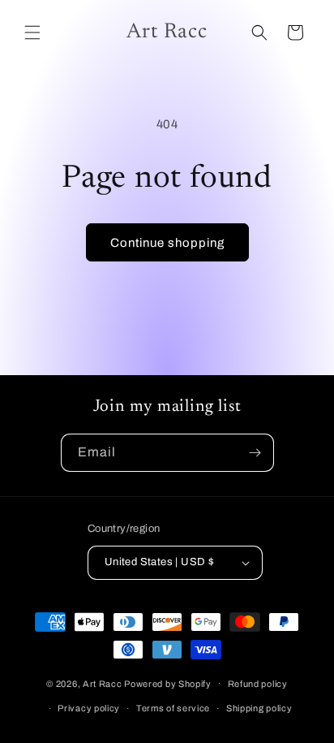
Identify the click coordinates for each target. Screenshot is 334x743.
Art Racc (102, 683)
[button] (32, 32)
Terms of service (173, 708)
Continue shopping (167, 242)
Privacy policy (89, 708)
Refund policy (258, 684)
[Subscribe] (255, 453)
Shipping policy (259, 708)
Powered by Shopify (168, 683)
